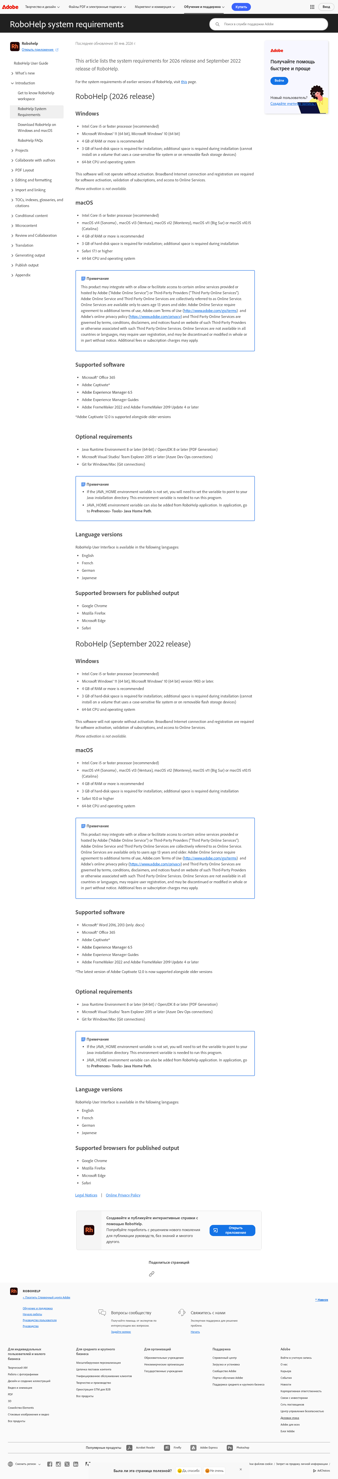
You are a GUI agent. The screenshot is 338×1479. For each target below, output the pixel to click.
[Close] (241, 1469)
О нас (284, 1364)
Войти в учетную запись (296, 1358)
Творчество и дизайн (40, 7)
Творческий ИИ (17, 1367)
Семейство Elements (21, 1407)
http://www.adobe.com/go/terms (210, 310)
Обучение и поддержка (202, 7)
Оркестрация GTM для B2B (93, 1389)
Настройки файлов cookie (256, 1464)
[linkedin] (75, 1464)
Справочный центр (225, 1358)
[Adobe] (10, 7)
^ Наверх (321, 1300)
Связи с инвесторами (294, 1398)
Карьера (286, 1371)
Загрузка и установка (226, 1364)
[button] (312, 7)
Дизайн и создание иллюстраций (29, 1381)
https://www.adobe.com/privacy (155, 316)
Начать (195, 1332)
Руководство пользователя (40, 1320)
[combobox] (268, 24)
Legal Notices (86, 1195)
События (286, 1378)
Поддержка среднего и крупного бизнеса (239, 1384)
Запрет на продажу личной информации (302, 1464)
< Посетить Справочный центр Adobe (46, 1297)
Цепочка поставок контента (93, 1369)
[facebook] (49, 1464)
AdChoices (323, 1470)
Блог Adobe (288, 1431)
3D (9, 1401)
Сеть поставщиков (292, 1404)
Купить (241, 7)
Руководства (31, 1326)
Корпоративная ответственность (301, 1391)
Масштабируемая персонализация (98, 1362)
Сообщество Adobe (224, 1371)
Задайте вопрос (121, 1332)
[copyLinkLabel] (152, 1275)
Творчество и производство (93, 1382)
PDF (10, 1394)
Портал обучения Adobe (228, 1378)
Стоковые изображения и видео (28, 1414)
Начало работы (32, 1314)
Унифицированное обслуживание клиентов (103, 1376)
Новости (286, 1384)
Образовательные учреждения (164, 1358)
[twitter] (67, 1464)
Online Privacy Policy (123, 1195)
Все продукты (16, 1421)
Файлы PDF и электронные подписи (95, 7)
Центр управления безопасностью (302, 1411)
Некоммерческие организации (164, 1364)
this (184, 81)
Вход (326, 7)
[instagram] (58, 1464)
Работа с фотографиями (23, 1374)
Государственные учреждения (163, 1371)
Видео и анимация (20, 1387)
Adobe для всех (290, 1424)
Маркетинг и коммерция (153, 7)
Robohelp (30, 43)
